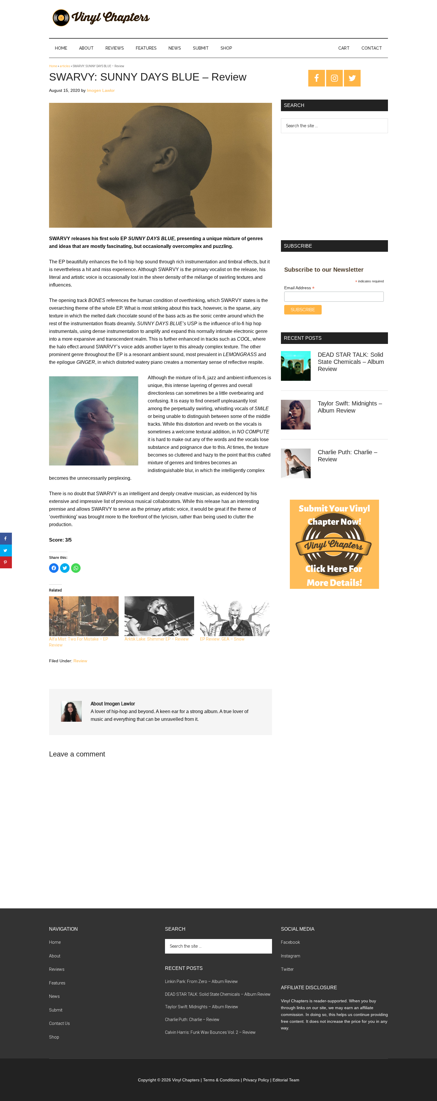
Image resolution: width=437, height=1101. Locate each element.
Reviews (57, 969)
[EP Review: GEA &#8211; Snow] (235, 616)
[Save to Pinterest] (6, 562)
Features (57, 983)
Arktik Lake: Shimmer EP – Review (157, 639)
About (54, 956)
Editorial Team (286, 1080)
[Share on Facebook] (6, 539)
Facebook (290, 942)
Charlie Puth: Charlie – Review (192, 1019)
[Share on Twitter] (6, 550)
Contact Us (59, 1023)
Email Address (299, 288)
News (54, 996)
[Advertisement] (334, 186)
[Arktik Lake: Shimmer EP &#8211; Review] (159, 616)
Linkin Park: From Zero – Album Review (201, 981)
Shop (54, 1037)
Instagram (290, 956)
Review (80, 660)
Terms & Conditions (221, 1080)
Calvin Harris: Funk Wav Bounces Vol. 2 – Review (210, 1032)
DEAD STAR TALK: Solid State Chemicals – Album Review (351, 361)
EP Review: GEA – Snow (222, 639)
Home (53, 66)
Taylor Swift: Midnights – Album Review (201, 1006)
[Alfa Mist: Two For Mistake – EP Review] (84, 616)
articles (65, 66)
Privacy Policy (256, 1080)
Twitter (287, 969)
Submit (55, 1010)
